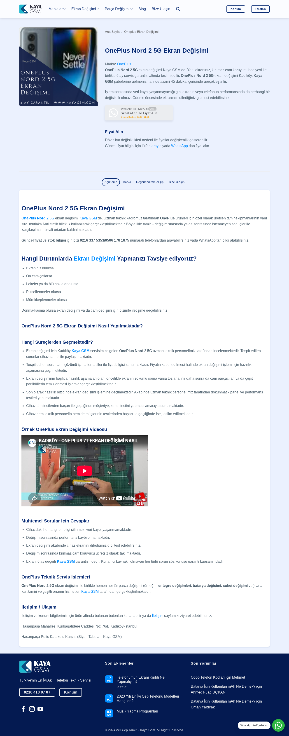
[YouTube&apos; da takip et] (40, 709)
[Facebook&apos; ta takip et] (23, 709)
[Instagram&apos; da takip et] (32, 709)
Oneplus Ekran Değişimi (141, 31)
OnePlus (124, 64)
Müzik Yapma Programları (137, 711)
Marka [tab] (127, 182)
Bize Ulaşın (161, 9)
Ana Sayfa (112, 31)
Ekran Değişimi (94, 258)
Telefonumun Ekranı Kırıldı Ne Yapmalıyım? (141, 679)
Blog (142, 9)
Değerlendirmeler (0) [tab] (149, 182)
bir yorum (124, 686)
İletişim (157, 616)
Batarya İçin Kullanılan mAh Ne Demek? (223, 686)
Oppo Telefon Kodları (208, 677)
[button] (178, 9)
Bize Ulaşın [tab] (177, 182)
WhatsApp (179, 146)
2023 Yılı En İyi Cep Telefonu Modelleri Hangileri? (148, 698)
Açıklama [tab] (111, 182)
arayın (156, 146)
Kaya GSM (88, 218)
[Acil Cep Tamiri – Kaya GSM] (30, 9)
